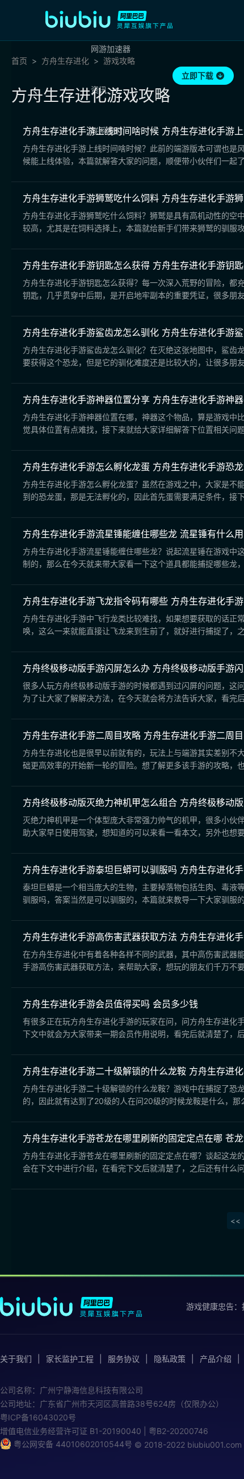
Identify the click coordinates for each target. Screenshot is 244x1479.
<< (235, 1220)
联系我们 (107, 130)
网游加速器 (111, 48)
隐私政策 (170, 1359)
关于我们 (16, 1359)
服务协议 (124, 1359)
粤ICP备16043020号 (38, 1417)
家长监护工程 (70, 1359)
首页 (19, 61)
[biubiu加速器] (109, 19)
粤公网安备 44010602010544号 (71, 1444)
